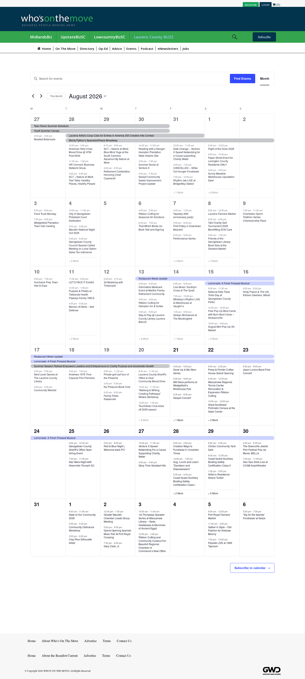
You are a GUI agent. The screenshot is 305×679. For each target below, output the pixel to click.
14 (176, 271)
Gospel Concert (182, 397)
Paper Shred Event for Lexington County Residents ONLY (220, 161)
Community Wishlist (45, 390)
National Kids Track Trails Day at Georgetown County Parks (219, 297)
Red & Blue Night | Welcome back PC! (114, 447)
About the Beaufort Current (60, 655)
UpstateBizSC (73, 36)
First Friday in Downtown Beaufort (187, 227)
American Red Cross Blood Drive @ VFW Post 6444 (80, 152)
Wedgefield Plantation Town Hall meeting (46, 224)
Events (131, 48)
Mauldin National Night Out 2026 (82, 231)
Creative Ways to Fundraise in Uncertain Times (186, 449)
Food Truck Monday (45, 213)
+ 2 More (74, 261)
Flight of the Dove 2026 (221, 148)
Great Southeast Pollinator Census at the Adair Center (221, 408)
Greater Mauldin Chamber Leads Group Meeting (117, 518)
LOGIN (266, 4)
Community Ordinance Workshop (81, 528)
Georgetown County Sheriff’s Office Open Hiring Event (80, 449)
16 (245, 271)
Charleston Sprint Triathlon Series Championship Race (254, 217)
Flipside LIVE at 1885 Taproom (220, 544)
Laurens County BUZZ (153, 36)
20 (141, 349)
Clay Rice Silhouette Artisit (80, 541)
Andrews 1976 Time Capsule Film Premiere (82, 376)
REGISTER (251, 4)
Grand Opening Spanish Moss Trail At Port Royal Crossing (117, 534)
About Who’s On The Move (60, 641)
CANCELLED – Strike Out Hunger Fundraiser (186, 169)
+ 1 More (178, 192)
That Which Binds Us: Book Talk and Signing (151, 227)
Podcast (147, 48)
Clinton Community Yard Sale (221, 447)
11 (71, 271)
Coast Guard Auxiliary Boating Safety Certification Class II (220, 462)
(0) (278, 4)
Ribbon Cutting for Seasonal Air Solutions (151, 215)
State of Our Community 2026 (82, 516)
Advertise (90, 641)
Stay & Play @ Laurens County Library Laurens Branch (152, 318)
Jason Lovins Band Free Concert (256, 371)
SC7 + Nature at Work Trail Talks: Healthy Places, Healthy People (82, 180)
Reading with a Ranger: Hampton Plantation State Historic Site (152, 152)
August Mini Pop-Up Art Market (221, 328)
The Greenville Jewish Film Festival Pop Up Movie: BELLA (255, 449)
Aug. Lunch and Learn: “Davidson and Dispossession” (186, 465)
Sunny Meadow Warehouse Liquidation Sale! (221, 177)
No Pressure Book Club (117, 386)
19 (106, 349)
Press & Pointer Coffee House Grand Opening (221, 371)
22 (211, 349)
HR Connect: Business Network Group (81, 166)
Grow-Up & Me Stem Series (184, 371)
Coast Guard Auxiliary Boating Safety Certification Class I (185, 481)
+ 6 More (144, 420)
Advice (117, 48)
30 (141, 118)
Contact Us (124, 641)
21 (176, 349)
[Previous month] (32, 96)
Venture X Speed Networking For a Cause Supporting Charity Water (152, 451)
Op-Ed (103, 48)
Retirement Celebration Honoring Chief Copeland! (117, 175)
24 (36, 430)
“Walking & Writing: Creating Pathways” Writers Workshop (150, 393)
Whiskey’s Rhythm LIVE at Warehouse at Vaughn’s (186, 302)
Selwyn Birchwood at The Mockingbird (185, 316)
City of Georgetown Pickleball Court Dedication (79, 217)
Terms (107, 641)
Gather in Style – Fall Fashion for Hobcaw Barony (220, 530)
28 (71, 118)
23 (245, 349)
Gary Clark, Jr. (112, 546)
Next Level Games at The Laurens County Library (45, 377)
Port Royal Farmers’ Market (219, 516)
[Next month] (41, 96)
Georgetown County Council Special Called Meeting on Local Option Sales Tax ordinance (82, 247)
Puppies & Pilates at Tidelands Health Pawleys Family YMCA (81, 294)
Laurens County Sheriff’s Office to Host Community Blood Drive (152, 377)
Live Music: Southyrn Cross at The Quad (185, 288)
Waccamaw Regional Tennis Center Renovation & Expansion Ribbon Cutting (220, 388)
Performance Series (184, 238)
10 (36, 271)
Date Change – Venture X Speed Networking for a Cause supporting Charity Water (186, 154)
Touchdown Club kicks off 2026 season (151, 407)
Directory (87, 48)
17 (36, 349)
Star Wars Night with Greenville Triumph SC (81, 463)
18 (71, 349)
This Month (56, 96)
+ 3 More (213, 261)
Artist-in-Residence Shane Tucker (219, 476)
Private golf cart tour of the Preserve (116, 376)
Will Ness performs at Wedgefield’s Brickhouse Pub (185, 385)
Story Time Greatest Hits (152, 465)
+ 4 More (178, 261)
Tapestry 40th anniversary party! (183, 215)
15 (211, 271)
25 (71, 430)
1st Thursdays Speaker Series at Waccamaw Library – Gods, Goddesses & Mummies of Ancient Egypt (152, 521)
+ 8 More (213, 192)
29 (106, 118)
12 (106, 271)
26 (106, 430)
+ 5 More (144, 338)
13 (141, 271)
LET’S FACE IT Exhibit (81, 282)
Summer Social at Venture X (149, 166)
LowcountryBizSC (109, 36)
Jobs (186, 48)
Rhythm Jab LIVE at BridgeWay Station (184, 182)
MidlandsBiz (41, 36)
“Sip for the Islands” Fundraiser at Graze (254, 516)
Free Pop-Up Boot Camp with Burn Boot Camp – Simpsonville (222, 314)
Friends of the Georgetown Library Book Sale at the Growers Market (219, 243)
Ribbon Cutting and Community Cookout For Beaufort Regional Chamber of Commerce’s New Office (152, 544)
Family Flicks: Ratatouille (111, 397)
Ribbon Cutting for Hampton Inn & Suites (151, 304)
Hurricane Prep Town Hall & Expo (46, 283)
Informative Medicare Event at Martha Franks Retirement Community (152, 290)
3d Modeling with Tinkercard (113, 283)
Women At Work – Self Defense (81, 308)
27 (36, 118)
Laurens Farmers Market (222, 213)
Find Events (242, 78)
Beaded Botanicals (44, 139)
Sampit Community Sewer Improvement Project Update (150, 180)
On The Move (65, 48)
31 (176, 118)
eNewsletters (168, 48)
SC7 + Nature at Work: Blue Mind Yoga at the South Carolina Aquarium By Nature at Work (116, 155)
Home (32, 641)
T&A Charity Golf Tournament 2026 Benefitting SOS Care (220, 226)
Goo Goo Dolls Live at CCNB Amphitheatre (255, 463)
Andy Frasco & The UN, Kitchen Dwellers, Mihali (256, 293)
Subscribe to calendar (250, 568)
